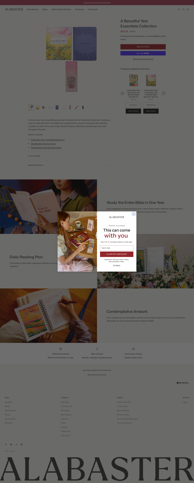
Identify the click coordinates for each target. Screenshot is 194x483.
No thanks (116, 265)
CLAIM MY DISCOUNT (116, 254)
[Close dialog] (134, 214)
